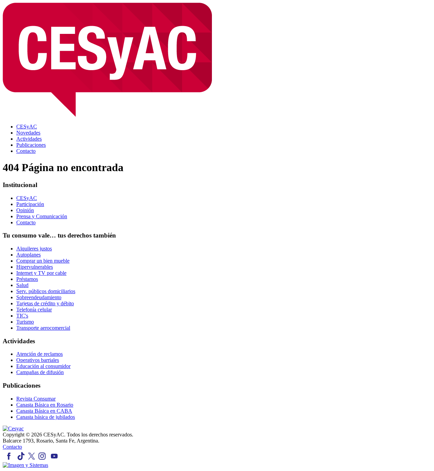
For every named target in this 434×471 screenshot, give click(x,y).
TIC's (22, 316)
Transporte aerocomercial (43, 328)
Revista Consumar (36, 399)
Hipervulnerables (34, 267)
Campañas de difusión (40, 372)
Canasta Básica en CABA (44, 411)
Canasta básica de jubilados (45, 417)
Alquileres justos (34, 248)
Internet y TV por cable (41, 273)
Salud (22, 285)
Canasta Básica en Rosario (44, 405)
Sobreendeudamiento (38, 297)
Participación (30, 204)
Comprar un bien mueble (43, 261)
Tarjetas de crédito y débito (45, 303)
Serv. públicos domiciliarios (45, 291)
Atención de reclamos (39, 354)
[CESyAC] (13, 428)
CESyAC (26, 198)
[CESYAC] (107, 115)
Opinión (25, 210)
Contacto (26, 222)
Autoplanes (28, 255)
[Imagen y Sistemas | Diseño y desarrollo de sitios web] (25, 465)
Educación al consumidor (43, 366)
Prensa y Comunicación (41, 216)
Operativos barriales (37, 360)
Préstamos (27, 279)
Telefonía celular (34, 309)
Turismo (25, 322)
